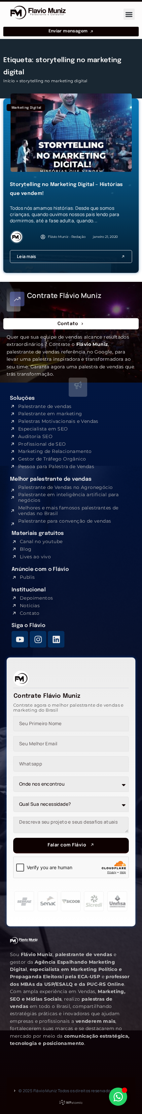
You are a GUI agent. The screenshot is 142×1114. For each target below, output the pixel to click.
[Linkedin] (56, 639)
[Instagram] (38, 639)
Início (9, 80)
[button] (129, 14)
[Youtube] (20, 639)
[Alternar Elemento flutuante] (118, 1097)
